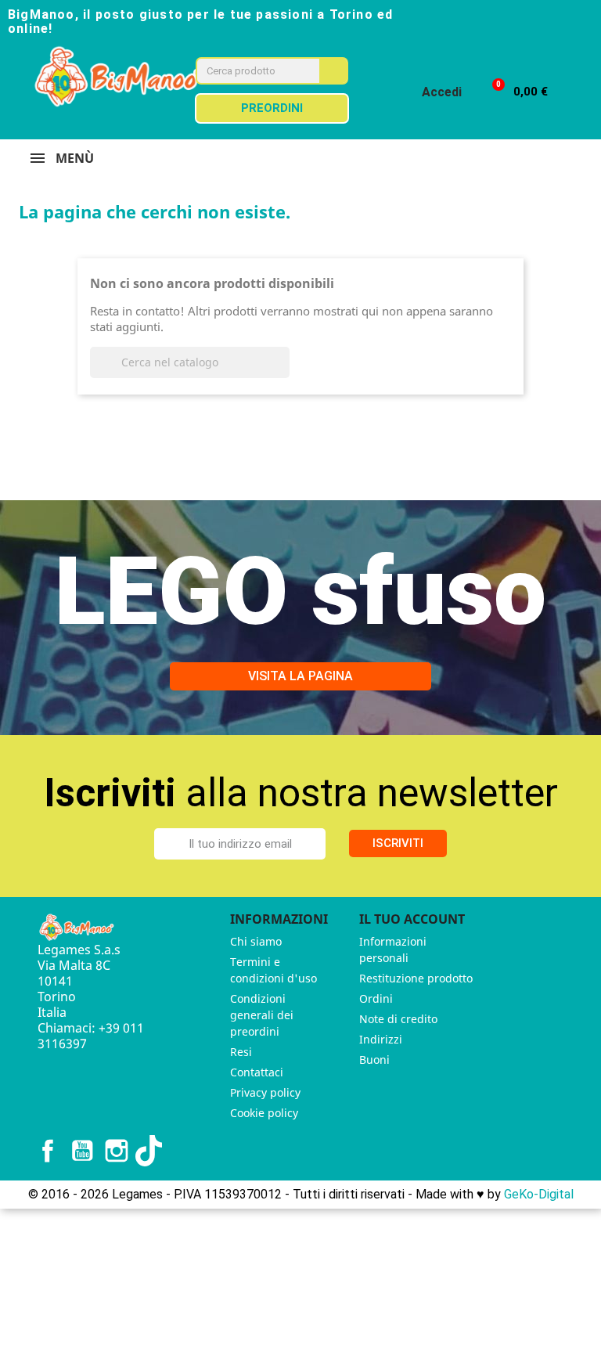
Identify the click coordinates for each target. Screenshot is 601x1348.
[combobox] (247, 71)
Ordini (376, 998)
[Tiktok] (587, 20)
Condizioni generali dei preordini (261, 1015)
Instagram (116, 1150)
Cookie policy (264, 1112)
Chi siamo (256, 941)
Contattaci (256, 1072)
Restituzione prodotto (416, 978)
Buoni (374, 1059)
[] (283, 373)
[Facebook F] (502, 20)
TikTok (151, 1150)
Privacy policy (265, 1092)
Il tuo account (412, 919)
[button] (513, 92)
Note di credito (398, 1018)
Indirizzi (380, 1039)
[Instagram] (530, 20)
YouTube (82, 1150)
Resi (241, 1051)
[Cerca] (333, 71)
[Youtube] (559, 20)
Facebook (47, 1150)
